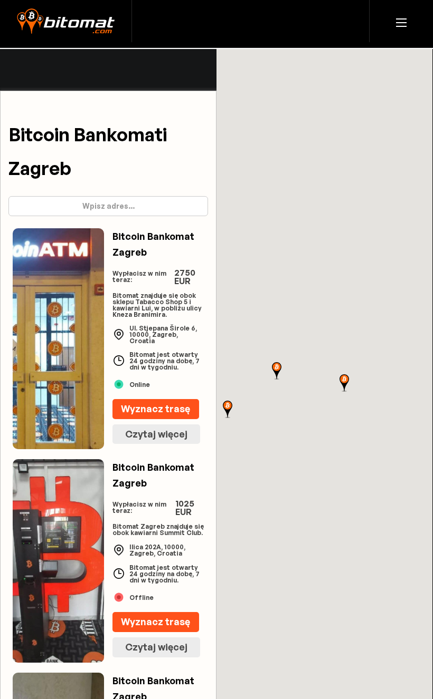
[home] (66, 21)
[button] (401, 21)
